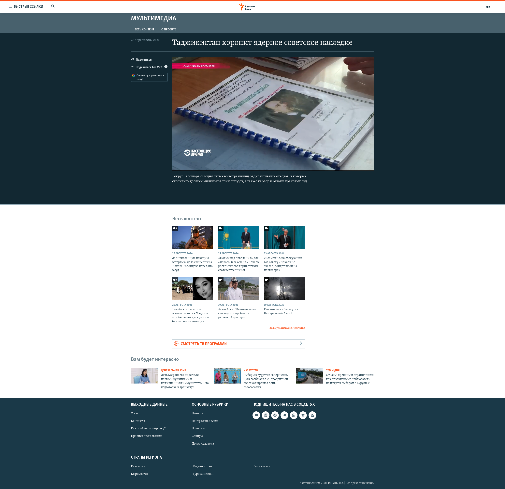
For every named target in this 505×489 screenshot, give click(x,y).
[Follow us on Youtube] (256, 415)
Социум (197, 436)
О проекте (168, 29)
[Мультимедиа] (488, 6)
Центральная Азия (173, 370)
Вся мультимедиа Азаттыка (287, 327)
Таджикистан (202, 466)
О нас (135, 413)
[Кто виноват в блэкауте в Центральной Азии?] (284, 288)
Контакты (138, 421)
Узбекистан (262, 466)
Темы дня (333, 370)
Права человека (203, 443)
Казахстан (251, 370)
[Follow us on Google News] (303, 415)
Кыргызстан (139, 474)
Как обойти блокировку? (148, 428)
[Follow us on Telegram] (284, 415)
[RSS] (312, 415)
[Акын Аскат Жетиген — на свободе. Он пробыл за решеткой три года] (238, 288)
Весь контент (144, 29)
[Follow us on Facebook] (275, 415)
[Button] (141, 60)
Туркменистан (203, 474)
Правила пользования (146, 436)
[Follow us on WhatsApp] (293, 415)
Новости (198, 413)
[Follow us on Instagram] (265, 415)
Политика (199, 428)
